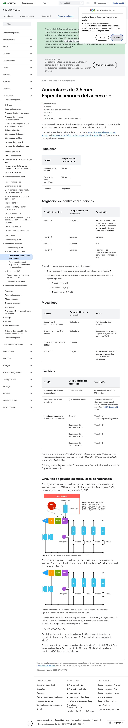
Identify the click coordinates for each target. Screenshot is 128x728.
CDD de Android (111, 407)
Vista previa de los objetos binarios (50, 697)
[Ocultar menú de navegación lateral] (30, 723)
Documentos (27, 3)
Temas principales (66, 16)
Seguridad (46, 16)
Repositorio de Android (46, 685)
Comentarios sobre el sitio (49, 724)
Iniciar (117, 37)
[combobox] (71, 3)
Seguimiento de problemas (108, 709)
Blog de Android (73, 693)
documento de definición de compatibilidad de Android (76, 135)
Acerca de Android (44, 720)
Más (44, 3)
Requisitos (41, 689)
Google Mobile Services (107, 701)
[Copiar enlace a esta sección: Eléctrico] (57, 371)
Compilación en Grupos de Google (74, 706)
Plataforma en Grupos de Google (80, 701)
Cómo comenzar (27, 16)
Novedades (8, 16)
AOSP (44, 80)
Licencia (86, 720)
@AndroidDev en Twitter (76, 689)
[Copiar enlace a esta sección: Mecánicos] (59, 302)
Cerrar (102, 37)
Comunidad (59, 720)
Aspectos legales (73, 720)
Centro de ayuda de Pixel (107, 689)
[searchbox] (17, 24)
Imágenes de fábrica (45, 701)
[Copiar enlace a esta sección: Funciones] (58, 149)
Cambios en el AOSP (62, 47)
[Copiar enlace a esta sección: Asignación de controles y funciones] (96, 201)
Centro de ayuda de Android (109, 685)
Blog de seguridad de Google (78, 697)
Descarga (40, 693)
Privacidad (96, 720)
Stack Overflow (104, 705)
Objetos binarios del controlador (49, 705)
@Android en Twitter (75, 685)
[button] (15, 40)
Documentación (12, 10)
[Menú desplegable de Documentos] (36, 3)
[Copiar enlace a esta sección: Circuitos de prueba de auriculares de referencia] (114, 479)
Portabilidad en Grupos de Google (80, 711)
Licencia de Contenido (46, 665)
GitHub (39, 709)
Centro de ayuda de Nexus (108, 693)
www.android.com (105, 697)
